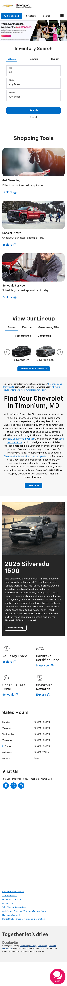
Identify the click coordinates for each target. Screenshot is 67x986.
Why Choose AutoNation (14, 907)
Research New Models (13, 892)
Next (60, 352)
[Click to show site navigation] (62, 16)
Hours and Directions (12, 900)
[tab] (11, 58)
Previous (7, 352)
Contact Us (7, 903)
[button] (11, 16)
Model (12, 93)
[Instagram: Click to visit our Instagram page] (21, 785)
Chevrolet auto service (16, 456)
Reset (33, 117)
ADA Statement (9, 896)
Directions (31, 16)
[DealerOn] (10, 943)
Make (11, 80)
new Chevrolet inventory (21, 439)
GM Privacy (42, 946)
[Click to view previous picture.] (5, 30)
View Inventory (15, 628)
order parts (39, 456)
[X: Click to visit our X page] (13, 785)
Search (33, 110)
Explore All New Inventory (34, 369)
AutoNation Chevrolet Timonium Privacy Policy (24, 911)
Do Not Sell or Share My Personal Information (23, 919)
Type (11, 68)
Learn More (33, 485)
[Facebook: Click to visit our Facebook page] (6, 785)
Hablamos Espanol (11, 915)
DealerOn (24, 946)
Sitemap (32, 946)
